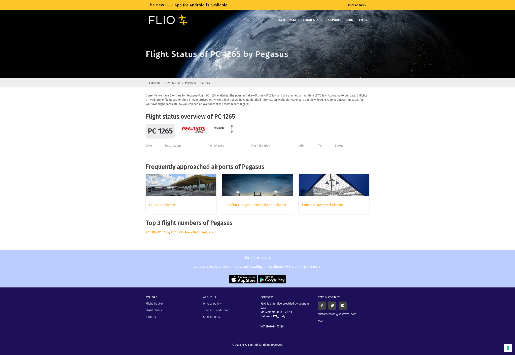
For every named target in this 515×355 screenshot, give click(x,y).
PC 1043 (176, 232)
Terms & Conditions (215, 310)
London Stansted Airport (323, 205)
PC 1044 (163, 232)
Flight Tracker (287, 20)
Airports (334, 20)
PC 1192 (151, 232)
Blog (349, 20)
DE (366, 20)
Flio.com (154, 83)
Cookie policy (211, 317)
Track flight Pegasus (199, 232)
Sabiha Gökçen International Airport (256, 205)
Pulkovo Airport (162, 205)
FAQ (320, 320)
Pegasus (190, 83)
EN (361, 20)
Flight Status (313, 20)
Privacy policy (212, 303)
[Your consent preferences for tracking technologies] (508, 348)
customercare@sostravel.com (337, 314)
